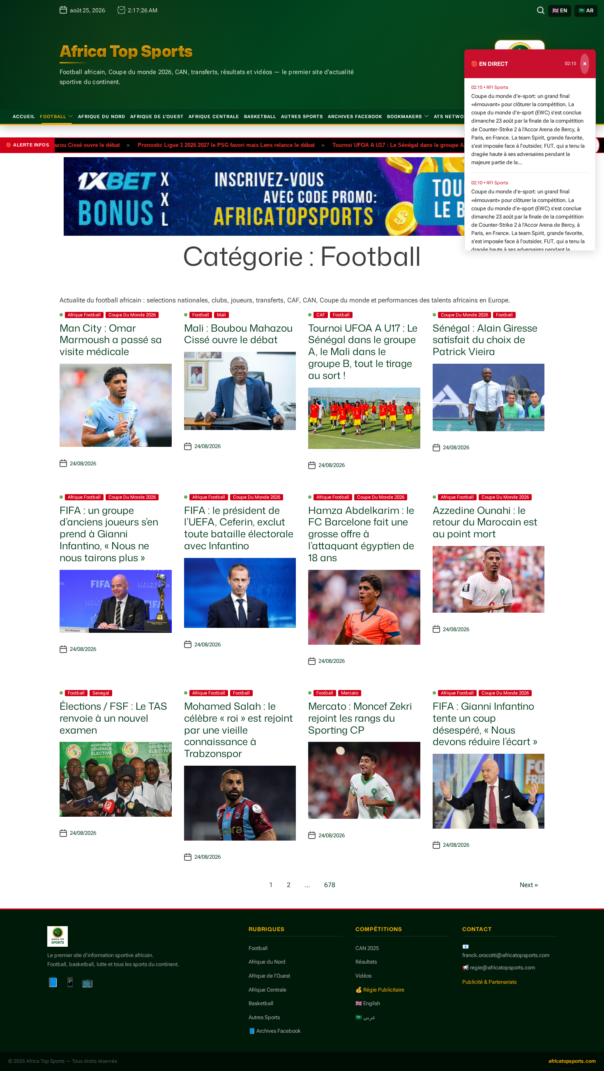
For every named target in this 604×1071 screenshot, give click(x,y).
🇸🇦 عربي (365, 1017)
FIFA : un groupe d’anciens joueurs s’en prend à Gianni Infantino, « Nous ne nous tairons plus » (109, 534)
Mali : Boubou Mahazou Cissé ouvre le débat (238, 334)
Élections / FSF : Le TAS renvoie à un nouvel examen (113, 718)
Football (53, 116)
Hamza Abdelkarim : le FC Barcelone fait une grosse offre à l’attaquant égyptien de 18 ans (361, 534)
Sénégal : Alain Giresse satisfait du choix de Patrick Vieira (485, 340)
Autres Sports (302, 116)
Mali (221, 315)
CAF (320, 315)
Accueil (24, 116)
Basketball (260, 116)
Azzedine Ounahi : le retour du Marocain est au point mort (485, 522)
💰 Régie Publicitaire (379, 990)
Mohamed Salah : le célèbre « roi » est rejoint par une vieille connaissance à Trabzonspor (238, 729)
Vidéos (363, 976)
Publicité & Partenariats (489, 982)
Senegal (100, 693)
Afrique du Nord (101, 116)
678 (329, 885)
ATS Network (452, 116)
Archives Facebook (355, 116)
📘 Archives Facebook (275, 1031)
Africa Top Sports (126, 51)
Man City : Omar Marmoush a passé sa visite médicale (111, 340)
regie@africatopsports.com (502, 967)
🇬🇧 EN (559, 10)
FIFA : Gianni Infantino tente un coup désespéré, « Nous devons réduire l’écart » (485, 723)
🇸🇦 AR (586, 10)
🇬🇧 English (367, 1003)
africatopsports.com (572, 1061)
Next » (529, 885)
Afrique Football (84, 315)
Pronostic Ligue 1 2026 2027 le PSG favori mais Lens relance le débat (203, 145)
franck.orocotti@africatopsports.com (505, 955)
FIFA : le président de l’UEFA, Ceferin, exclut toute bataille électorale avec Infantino (238, 528)
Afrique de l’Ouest (157, 116)
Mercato (349, 693)
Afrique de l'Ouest (269, 976)
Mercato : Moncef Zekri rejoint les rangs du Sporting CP (360, 718)
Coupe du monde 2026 (132, 315)
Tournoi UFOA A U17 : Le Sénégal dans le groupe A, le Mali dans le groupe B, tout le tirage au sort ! (437, 145)
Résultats (366, 962)
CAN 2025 (367, 948)
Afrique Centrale (214, 116)
